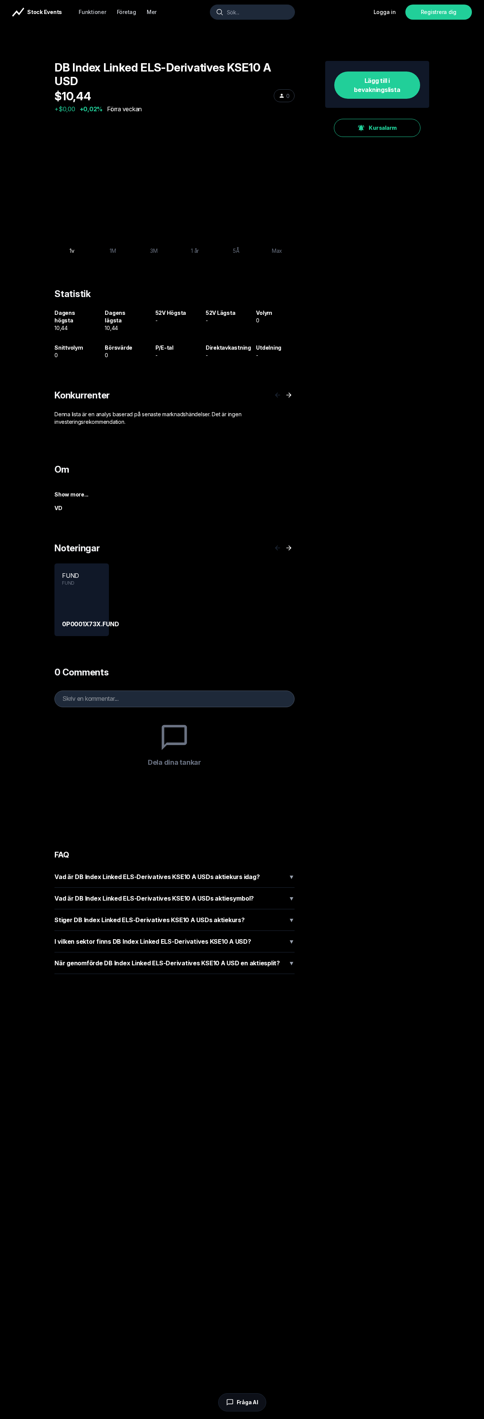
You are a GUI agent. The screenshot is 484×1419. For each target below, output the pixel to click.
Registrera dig (439, 12)
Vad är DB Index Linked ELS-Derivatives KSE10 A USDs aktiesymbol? (174, 898)
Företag (126, 12)
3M (154, 250)
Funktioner (92, 12)
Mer (152, 12)
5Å (236, 250)
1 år (195, 250)
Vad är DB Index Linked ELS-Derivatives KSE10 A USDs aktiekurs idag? (174, 877)
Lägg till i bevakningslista (377, 85)
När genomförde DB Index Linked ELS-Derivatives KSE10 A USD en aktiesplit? (174, 963)
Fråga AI (247, 1402)
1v (72, 250)
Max (277, 250)
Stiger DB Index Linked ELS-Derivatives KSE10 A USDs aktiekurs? (174, 920)
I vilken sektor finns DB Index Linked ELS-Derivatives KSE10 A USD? (174, 941)
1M (113, 250)
